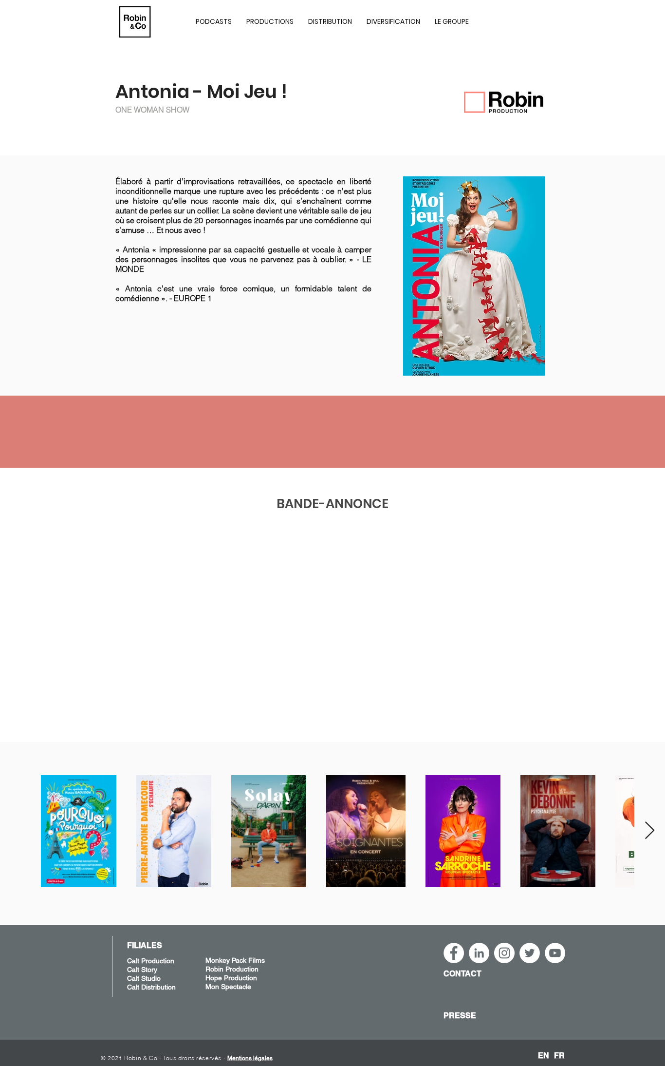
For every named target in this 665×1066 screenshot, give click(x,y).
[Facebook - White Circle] (453, 953)
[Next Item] (649, 830)
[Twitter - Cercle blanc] (529, 953)
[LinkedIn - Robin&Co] (479, 953)
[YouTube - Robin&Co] (555, 953)
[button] (270, 21)
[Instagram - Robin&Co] (504, 953)
